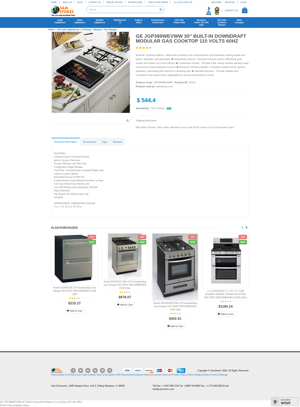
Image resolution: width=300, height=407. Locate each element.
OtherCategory (239, 21)
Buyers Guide (135, 2)
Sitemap (223, 374)
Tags (104, 141)
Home (54, 2)
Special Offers (114, 2)
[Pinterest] (102, 370)
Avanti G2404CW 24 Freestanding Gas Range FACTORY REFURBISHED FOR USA (74, 291)
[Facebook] (73, 370)
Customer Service (161, 374)
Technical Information (65, 141)
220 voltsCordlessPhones (221, 22)
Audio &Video (139, 21)
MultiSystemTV (120, 21)
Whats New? (96, 374)
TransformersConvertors (158, 21)
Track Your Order (158, 2)
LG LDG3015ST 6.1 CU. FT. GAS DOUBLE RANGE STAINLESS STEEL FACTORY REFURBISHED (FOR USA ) (225, 294)
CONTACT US (231, 10)
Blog (80, 2)
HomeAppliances (79, 21)
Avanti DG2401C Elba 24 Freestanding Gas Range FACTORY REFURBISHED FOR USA (124, 284)
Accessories (89, 141)
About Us (67, 2)
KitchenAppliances (99, 21)
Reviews (117, 141)
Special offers (143, 374)
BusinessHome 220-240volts (201, 22)
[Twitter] (80, 370)
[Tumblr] (109, 370)
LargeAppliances (60, 21)
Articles (206, 374)
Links (214, 374)
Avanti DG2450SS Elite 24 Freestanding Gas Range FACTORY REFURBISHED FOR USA (175, 306)
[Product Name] (74, 259)
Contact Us (95, 2)
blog (198, 374)
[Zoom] (127, 121)
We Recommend (125, 374)
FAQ (72, 374)
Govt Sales (82, 374)
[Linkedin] (87, 370)
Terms (191, 374)
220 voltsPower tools (179, 21)
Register (230, 2)
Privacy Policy (179, 374)
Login (243, 2)
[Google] (95, 370)
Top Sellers (109, 374)
